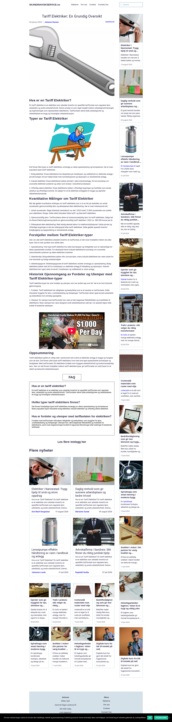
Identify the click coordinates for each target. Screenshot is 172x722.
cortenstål (125, 390)
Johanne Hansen (51, 22)
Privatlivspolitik (161, 717)
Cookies (92, 5)
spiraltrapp (127, 501)
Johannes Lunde (39, 572)
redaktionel (109, 22)
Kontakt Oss (103, 5)
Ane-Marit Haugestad (41, 512)
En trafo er (125, 335)
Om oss (84, 5)
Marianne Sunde (82, 512)
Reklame (74, 5)
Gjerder (124, 279)
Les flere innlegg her (72, 441)
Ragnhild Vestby (82, 572)
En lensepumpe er (128, 166)
